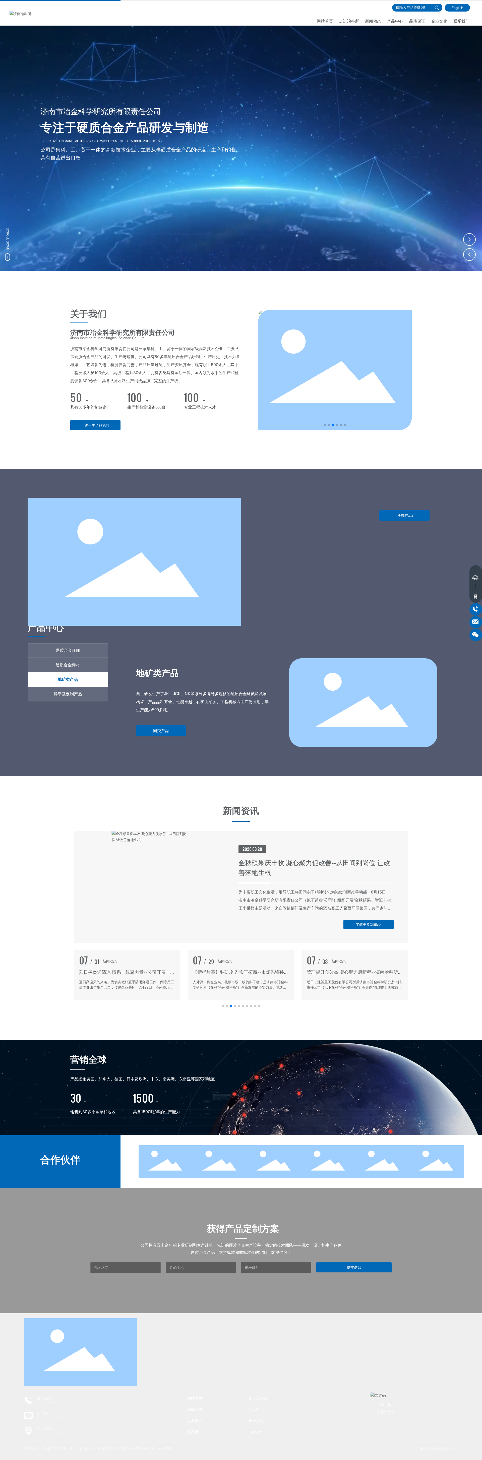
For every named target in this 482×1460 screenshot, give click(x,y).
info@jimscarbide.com (55, 1418)
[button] (469, 239)
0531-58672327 (49, 1403)
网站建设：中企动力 (41, 1448)
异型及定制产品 (166, 681)
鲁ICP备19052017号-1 (439, 1448)
